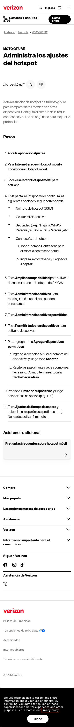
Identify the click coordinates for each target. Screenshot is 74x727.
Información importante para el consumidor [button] (26, 542)
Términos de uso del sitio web (22, 659)
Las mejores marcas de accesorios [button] (29, 508)
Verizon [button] (9, 529)
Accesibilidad (11, 640)
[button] (30, 84)
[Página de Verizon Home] (13, 7)
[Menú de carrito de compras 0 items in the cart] (59, 7)
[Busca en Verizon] (40, 7)
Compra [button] (9, 487)
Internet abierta (13, 649)
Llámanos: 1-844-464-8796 (20, 19)
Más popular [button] (12, 498)
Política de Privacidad (17, 620)
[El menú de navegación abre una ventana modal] (68, 7)
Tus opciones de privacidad (21, 630)
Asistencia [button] (11, 519)
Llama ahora (56, 19)
